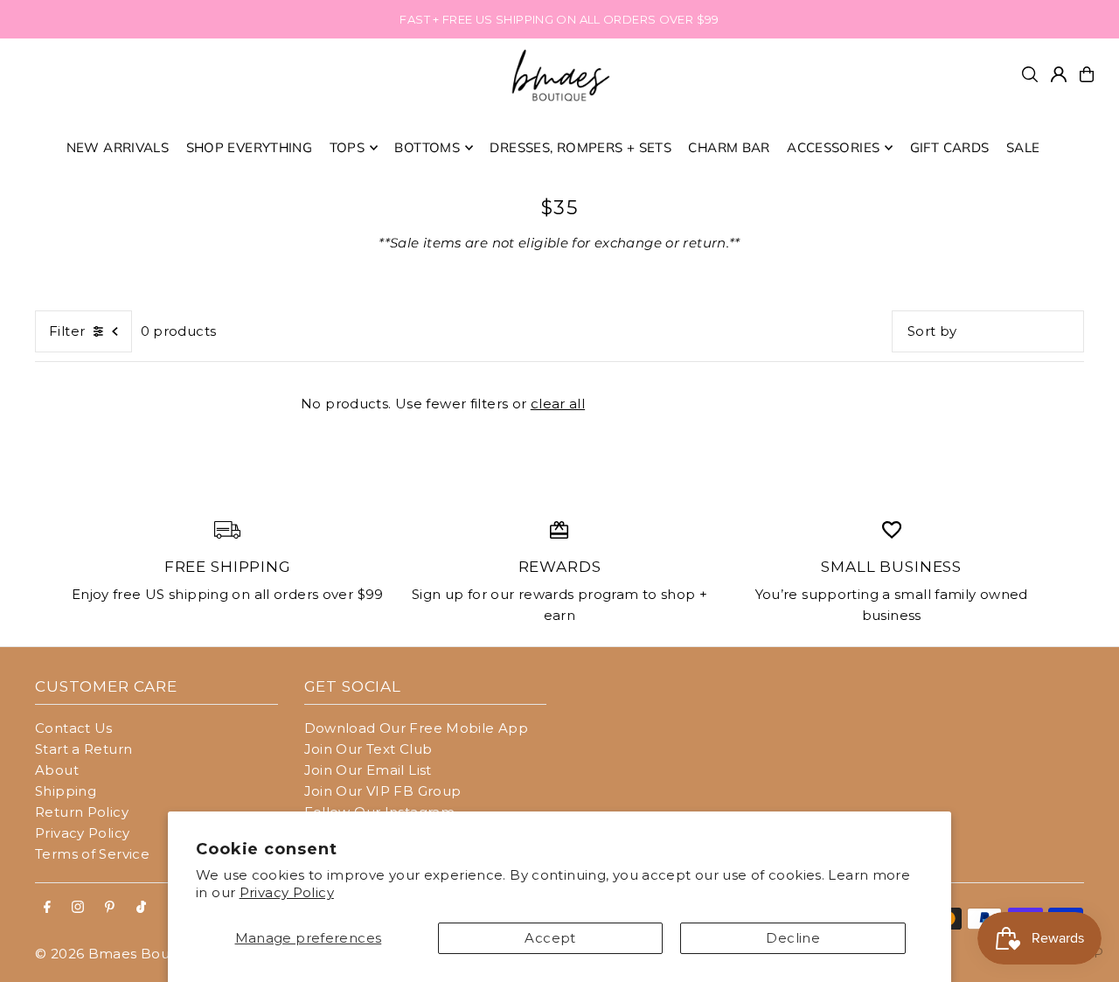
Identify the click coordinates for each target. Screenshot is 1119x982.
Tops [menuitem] (347, 147)
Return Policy (82, 812)
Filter (67, 331)
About (57, 770)
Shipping (65, 791)
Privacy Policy (287, 892)
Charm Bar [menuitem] (728, 147)
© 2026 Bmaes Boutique (120, 953)
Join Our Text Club (368, 749)
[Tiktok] (141, 908)
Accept (550, 938)
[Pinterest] (110, 908)
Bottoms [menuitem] (427, 147)
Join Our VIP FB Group (383, 791)
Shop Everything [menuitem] (249, 147)
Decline (793, 938)
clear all (558, 403)
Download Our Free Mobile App (416, 728)
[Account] (1059, 74)
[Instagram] (78, 908)
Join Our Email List (368, 770)
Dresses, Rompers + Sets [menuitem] (580, 147)
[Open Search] (1030, 74)
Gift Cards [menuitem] (950, 147)
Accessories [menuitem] (833, 147)
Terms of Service (92, 854)
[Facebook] (47, 908)
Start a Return (83, 749)
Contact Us (74, 728)
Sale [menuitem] (1023, 147)
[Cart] (1087, 74)
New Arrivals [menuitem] (118, 147)
